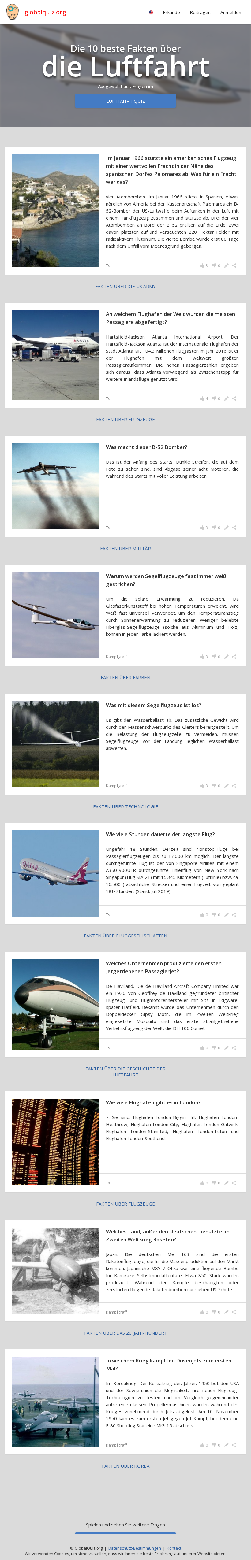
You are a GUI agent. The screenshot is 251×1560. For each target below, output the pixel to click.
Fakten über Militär (125, 548)
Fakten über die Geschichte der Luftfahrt (125, 1071)
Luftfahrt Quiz (125, 101)
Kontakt (174, 1548)
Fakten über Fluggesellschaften (125, 935)
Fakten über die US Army (125, 286)
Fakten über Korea (125, 1466)
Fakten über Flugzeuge (125, 419)
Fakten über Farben (125, 677)
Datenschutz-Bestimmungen (134, 1548)
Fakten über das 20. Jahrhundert (125, 1333)
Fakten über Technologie (125, 806)
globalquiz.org (45, 12)
